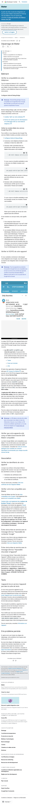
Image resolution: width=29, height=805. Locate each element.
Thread (24, 505)
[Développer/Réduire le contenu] (11, 51)
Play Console (4, 781)
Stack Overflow (5, 788)
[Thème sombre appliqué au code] (24, 153)
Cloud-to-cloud (5, 692)
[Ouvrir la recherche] (19, 2)
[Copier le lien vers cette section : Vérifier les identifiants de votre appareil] (8, 465)
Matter (4, 7)
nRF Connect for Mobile (12, 371)
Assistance (22, 37)
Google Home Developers (7, 37)
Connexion (24, 2)
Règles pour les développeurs (9, 774)
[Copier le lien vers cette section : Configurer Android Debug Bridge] (21, 95)
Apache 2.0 (25, 670)
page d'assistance (6, 649)
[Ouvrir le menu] (2, 2)
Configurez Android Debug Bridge (13, 138)
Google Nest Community (7, 791)
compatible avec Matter (12, 498)
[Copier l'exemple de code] (26, 153)
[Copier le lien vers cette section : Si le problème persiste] (22, 631)
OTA (8, 366)
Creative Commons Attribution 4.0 (15, 668)
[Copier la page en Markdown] (8, 46)
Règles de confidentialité (20, 797)
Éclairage (3, 730)
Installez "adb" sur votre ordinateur (13, 117)
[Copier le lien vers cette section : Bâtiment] (10, 74)
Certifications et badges (7, 757)
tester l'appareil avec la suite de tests (11, 595)
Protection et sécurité (7, 736)
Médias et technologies (7, 739)
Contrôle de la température (8, 733)
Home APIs (4, 718)
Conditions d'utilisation (6, 797)
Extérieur (3, 750)
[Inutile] (19, 41)
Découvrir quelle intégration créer (10, 705)
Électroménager (5, 741)
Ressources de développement (9, 762)
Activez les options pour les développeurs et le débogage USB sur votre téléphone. (15, 121)
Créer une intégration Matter (14, 543)
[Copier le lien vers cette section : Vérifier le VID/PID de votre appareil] (2, 254)
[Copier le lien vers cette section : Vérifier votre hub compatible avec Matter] (7, 491)
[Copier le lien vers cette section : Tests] (7, 580)
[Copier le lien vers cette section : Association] (12, 458)
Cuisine (3, 744)
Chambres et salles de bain (8, 747)
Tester (9, 360)
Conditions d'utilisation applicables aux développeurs (11, 770)
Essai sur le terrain (12, 363)
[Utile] (17, 41)
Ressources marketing (7, 759)
